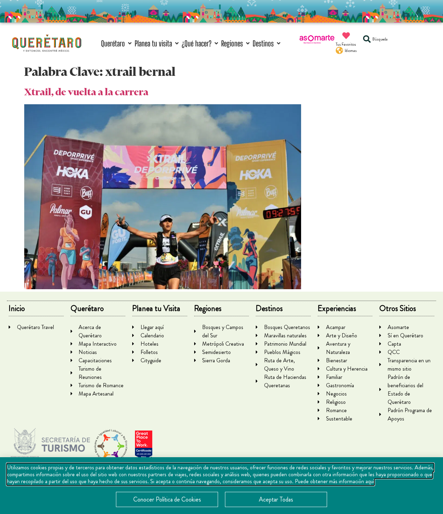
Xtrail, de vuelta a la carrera (86, 92)
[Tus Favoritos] (346, 35)
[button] (117, 43)
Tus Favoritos (346, 44)
